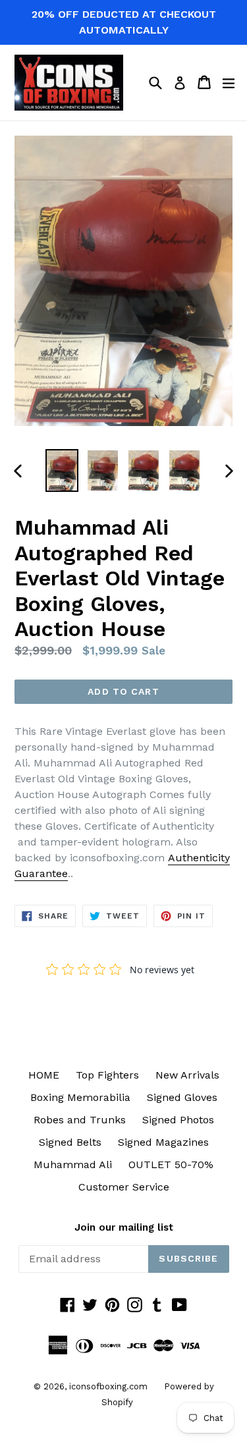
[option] (61, 470)
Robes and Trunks (80, 1119)
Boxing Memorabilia (80, 1097)
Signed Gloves (182, 1097)
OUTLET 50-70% (170, 1164)
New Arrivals (187, 1075)
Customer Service (123, 1187)
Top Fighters (107, 1075)
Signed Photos (178, 1119)
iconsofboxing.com (108, 1386)
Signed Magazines (163, 1142)
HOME (43, 1075)
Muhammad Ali (73, 1164)
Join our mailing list (123, 1227)
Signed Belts (70, 1142)
